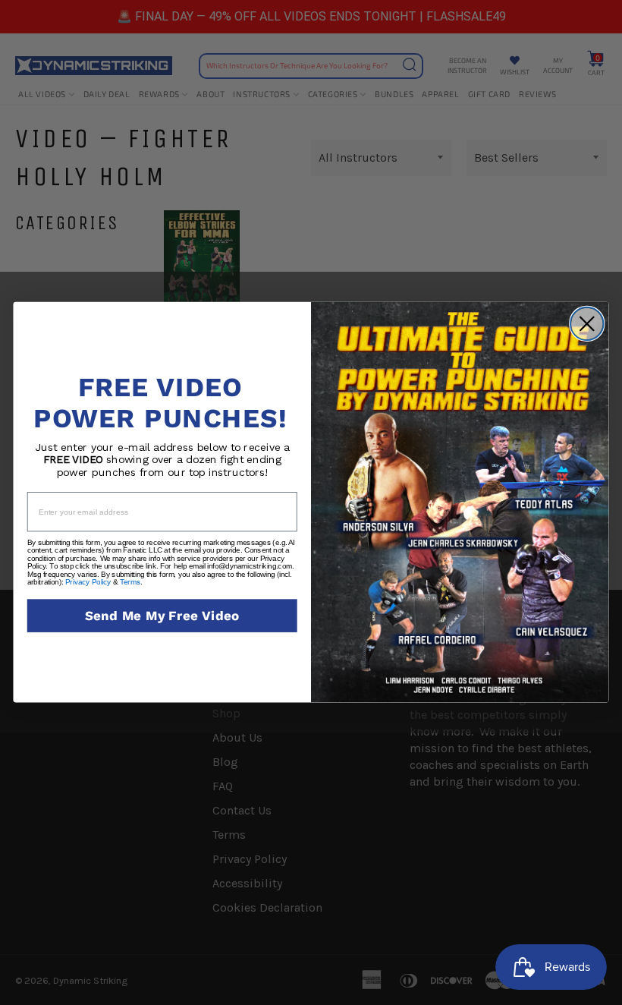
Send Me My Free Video (162, 616)
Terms (130, 582)
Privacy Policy (88, 582)
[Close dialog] (587, 324)
